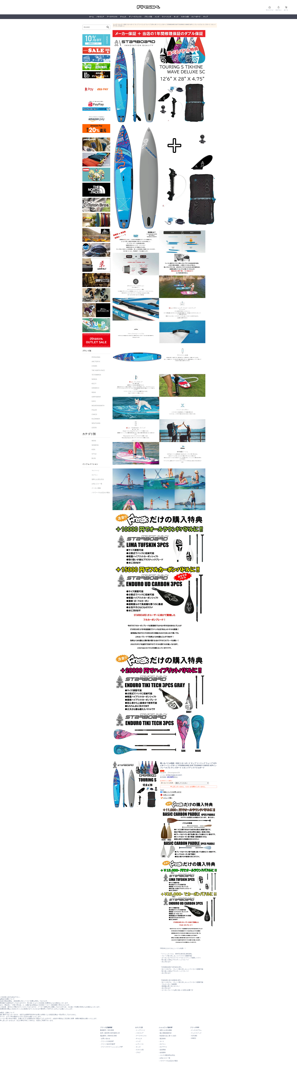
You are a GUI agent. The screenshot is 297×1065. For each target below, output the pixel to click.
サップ (205, 16)
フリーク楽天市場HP (108, 1044)
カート (286, 10)
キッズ (176, 16)
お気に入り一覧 (165, 1058)
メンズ (157, 16)
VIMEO (193, 1038)
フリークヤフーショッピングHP (112, 1047)
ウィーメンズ (166, 16)
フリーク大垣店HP (107, 1041)
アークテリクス (112, 16)
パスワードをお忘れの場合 (169, 1061)
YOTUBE (194, 1036)
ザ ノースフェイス (135, 16)
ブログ (138, 1052)
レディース (140, 1044)
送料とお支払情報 (166, 1030)
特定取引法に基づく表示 (168, 1036)
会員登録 (163, 1050)
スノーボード (195, 16)
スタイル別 (185, 16)
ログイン (279, 10)
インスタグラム (196, 1030)
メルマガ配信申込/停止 (167, 1055)
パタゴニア (100, 16)
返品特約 (163, 1038)
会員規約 (163, 1052)
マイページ (269, 10)
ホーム (91, 16)
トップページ (140, 1030)
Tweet (162, 790)
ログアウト (163, 1047)
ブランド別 (148, 16)
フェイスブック (196, 1033)
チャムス (123, 16)
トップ (115, 24)
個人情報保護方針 (166, 1033)
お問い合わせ (105, 1038)
